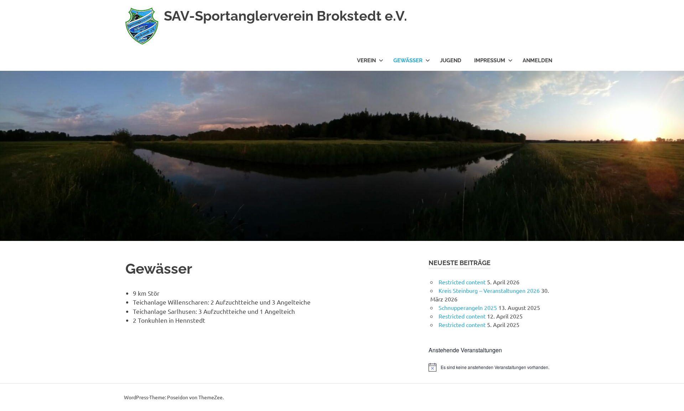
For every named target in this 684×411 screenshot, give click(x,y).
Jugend (450, 60)
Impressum (489, 60)
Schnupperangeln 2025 (468, 307)
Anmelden (537, 60)
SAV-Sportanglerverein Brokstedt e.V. (285, 16)
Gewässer (408, 60)
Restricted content (462, 281)
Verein (366, 60)
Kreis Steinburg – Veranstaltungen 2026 (489, 290)
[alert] (494, 367)
